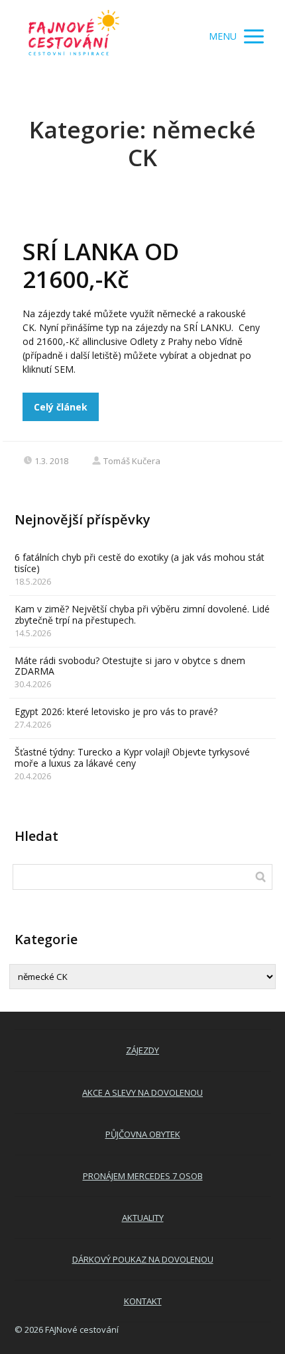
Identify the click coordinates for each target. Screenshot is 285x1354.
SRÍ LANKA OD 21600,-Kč (101, 265)
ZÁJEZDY (142, 1050)
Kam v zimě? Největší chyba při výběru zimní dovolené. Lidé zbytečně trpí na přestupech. (142, 614)
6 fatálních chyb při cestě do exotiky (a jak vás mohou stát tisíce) (139, 563)
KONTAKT (143, 1301)
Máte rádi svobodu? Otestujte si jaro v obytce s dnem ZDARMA (130, 666)
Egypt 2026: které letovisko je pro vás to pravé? (116, 711)
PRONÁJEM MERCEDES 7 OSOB (143, 1176)
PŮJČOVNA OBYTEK (142, 1134)
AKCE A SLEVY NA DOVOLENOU (142, 1092)
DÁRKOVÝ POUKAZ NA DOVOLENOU (142, 1259)
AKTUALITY (143, 1218)
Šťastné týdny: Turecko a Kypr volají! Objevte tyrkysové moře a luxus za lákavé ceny (132, 757)
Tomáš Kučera (131, 461)
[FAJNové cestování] (74, 36)
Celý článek (60, 407)
